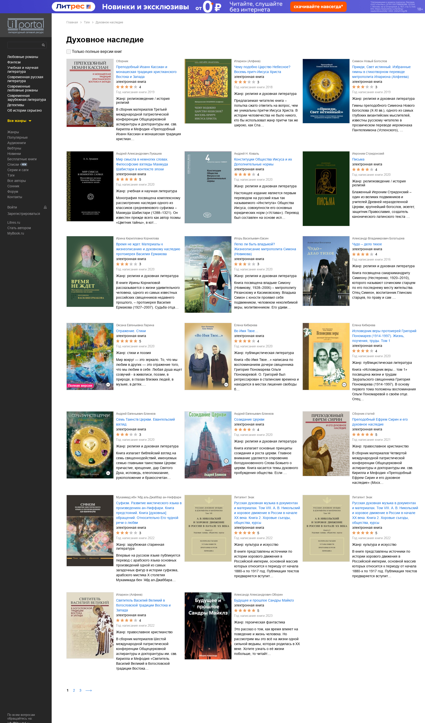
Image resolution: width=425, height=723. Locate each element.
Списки (13, 164)
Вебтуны (14, 148)
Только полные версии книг (97, 51)
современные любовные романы (22, 88)
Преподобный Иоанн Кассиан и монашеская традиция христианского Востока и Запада (146, 72)
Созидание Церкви (249, 419)
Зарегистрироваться (23, 214)
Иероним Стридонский (368, 153)
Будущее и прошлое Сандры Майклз (264, 600)
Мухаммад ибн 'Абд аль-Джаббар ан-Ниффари (148, 497)
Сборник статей (363, 413)
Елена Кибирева (245, 325)
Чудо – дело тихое (367, 244)
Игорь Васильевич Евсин (251, 238)
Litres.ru (13, 222)
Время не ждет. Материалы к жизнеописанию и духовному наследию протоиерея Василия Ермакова (148, 249)
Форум (12, 191)
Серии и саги (18, 170)
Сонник (13, 186)
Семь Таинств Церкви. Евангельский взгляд (145, 421)
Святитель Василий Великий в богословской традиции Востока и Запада (143, 605)
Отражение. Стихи (131, 331)
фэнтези (14, 62)
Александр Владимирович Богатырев (378, 238)
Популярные (17, 137)
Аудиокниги (16, 143)
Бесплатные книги (22, 159)
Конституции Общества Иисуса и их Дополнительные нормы (263, 161)
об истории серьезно (24, 110)
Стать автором (19, 228)
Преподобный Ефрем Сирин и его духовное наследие (380, 421)
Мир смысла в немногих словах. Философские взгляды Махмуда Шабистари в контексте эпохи (142, 164)
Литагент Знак (244, 497)
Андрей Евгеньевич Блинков (135, 413)
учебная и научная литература (22, 70)
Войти (12, 207)
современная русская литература (25, 79)
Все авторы (16, 181)
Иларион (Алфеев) (247, 61)
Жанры (13, 132)
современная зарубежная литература (26, 98)
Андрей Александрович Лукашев (139, 153)
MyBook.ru (15, 233)
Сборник (122, 61)
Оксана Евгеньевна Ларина (135, 325)
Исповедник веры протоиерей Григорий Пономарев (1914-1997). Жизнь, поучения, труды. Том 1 (384, 336)
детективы (15, 105)
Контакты (14, 197)
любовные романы (22, 57)
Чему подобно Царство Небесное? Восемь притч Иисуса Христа (262, 69)
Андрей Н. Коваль (246, 153)
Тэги (11, 175)
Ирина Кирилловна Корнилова (137, 238)
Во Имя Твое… (246, 331)
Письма (358, 159)
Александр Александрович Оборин (258, 594)
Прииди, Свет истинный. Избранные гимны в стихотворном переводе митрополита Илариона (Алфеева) (381, 72)
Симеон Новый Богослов (369, 61)
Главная (72, 22)
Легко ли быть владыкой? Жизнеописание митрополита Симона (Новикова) (265, 249)
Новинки (14, 154)
